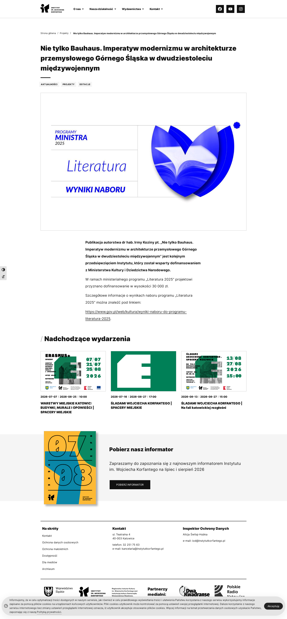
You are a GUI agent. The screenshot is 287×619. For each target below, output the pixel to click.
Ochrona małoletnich (55, 549)
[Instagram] (241, 9)
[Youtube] (230, 9)
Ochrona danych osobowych (60, 542)
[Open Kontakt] (162, 9)
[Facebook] (220, 9)
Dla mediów (49, 562)
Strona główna (48, 33)
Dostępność (49, 555)
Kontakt (47, 535)
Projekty (64, 33)
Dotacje (85, 84)
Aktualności (49, 84)
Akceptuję (273, 606)
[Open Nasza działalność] (115, 9)
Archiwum (48, 569)
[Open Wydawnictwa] (143, 9)
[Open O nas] (83, 9)
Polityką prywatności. (49, 612)
